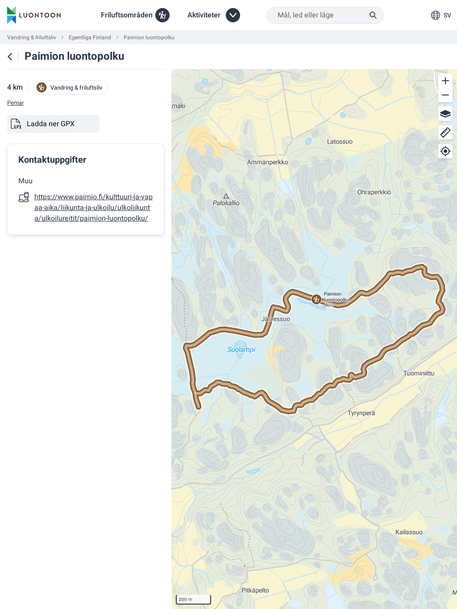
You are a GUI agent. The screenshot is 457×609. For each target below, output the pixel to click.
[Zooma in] (445, 81)
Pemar (15, 103)
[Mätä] (445, 132)
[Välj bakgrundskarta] (445, 114)
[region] (314, 339)
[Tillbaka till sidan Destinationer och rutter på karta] (10, 57)
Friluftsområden (127, 15)
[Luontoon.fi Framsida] (34, 15)
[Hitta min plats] (445, 151)
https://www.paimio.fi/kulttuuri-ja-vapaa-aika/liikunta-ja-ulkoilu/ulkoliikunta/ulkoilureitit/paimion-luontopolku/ (93, 208)
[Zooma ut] (445, 95)
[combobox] (325, 15)
